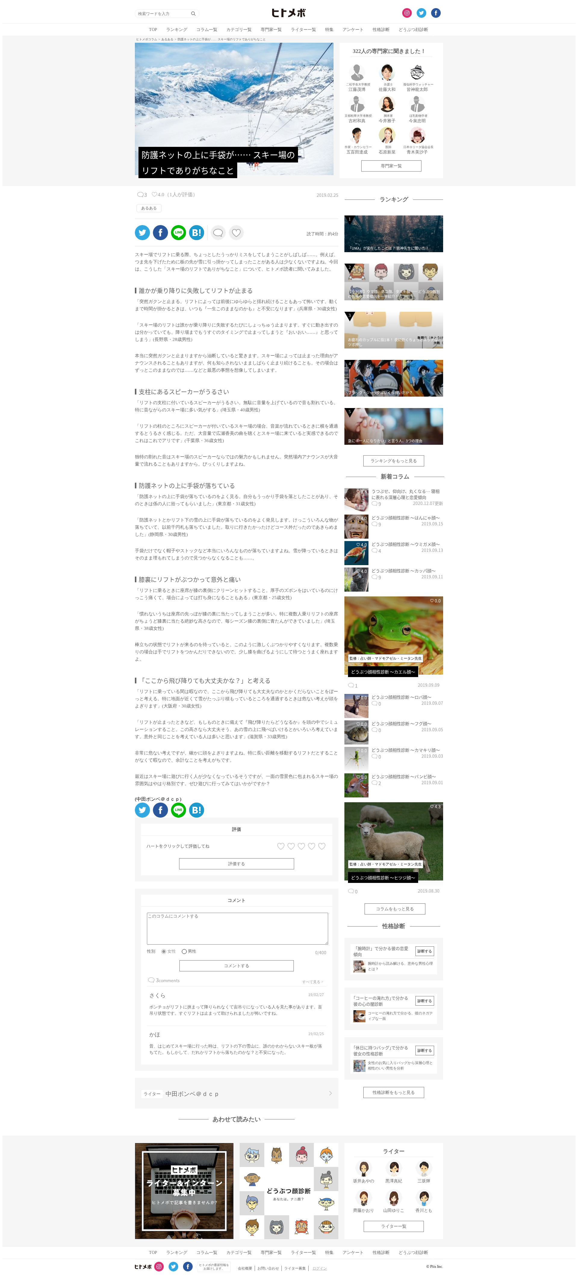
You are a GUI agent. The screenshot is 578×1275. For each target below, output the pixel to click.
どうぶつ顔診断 (413, 29)
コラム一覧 (206, 29)
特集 (329, 29)
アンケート (353, 29)
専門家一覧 (271, 29)
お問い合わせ (268, 1268)
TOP (153, 29)
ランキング (176, 29)
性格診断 (381, 29)
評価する (236, 864)
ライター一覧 (303, 29)
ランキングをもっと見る (394, 461)
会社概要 (245, 1268)
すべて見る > (312, 982)
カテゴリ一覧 (239, 29)
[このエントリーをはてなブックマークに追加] (196, 238)
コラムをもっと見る (395, 909)
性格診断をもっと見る (394, 1092)
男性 (192, 951)
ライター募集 (295, 1268)
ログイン (319, 1268)
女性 (171, 951)
